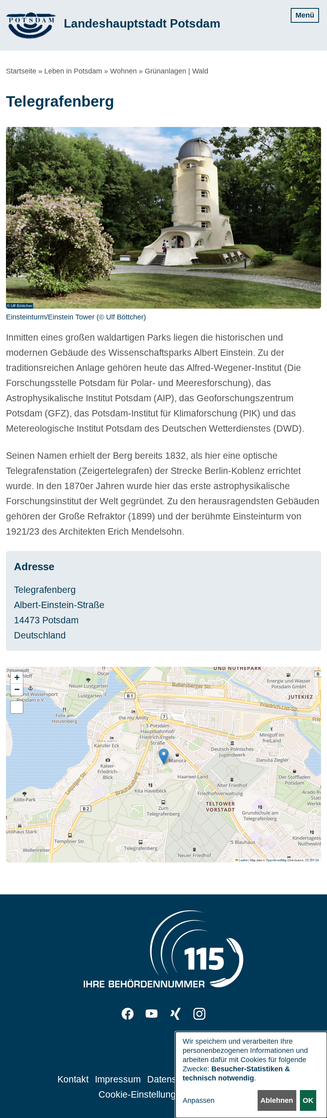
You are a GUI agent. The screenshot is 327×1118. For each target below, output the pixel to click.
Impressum (118, 1079)
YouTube (152, 1014)
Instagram (199, 1014)
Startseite (21, 71)
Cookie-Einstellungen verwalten (163, 1094)
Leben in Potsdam (73, 71)
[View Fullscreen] (17, 707)
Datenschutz (173, 1079)
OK (308, 1100)
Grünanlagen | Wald (176, 71)
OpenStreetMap (276, 860)
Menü (304, 15)
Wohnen (123, 71)
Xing (175, 1014)
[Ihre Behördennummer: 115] (163, 951)
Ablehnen (276, 1100)
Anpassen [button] (199, 1100)
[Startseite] (31, 25)
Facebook (128, 1014)
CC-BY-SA (312, 860)
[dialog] (251, 1075)
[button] (164, 756)
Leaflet (243, 860)
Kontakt (73, 1079)
